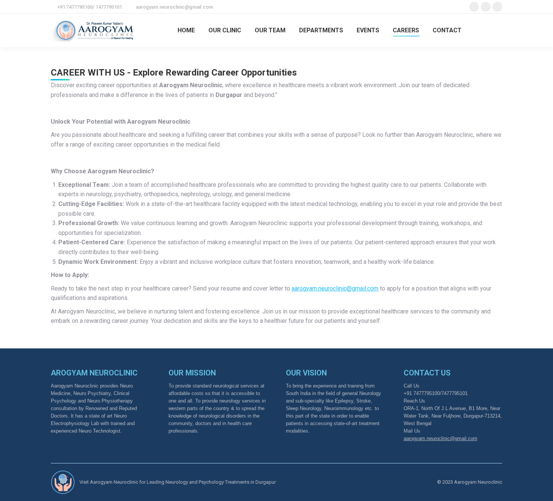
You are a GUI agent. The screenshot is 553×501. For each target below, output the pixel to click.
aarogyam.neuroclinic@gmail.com (174, 7)
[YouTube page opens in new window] (486, 7)
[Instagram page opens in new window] (497, 7)
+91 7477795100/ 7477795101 (89, 7)
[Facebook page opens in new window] (474, 7)
